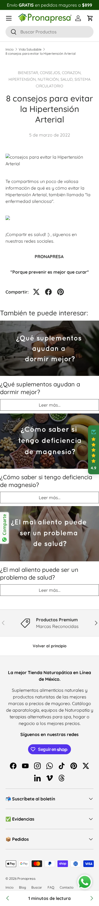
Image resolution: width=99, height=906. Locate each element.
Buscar (36, 887)
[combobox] (50, 32)
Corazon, (71, 72)
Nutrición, (49, 79)
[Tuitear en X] (36, 292)
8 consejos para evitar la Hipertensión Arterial (41, 53)
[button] (90, 18)
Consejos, (51, 72)
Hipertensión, (23, 79)
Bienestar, (29, 72)
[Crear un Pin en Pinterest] (60, 292)
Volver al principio (50, 645)
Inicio (9, 49)
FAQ (51, 887)
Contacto (66, 887)
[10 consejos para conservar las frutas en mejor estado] (7, 898)
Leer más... (50, 405)
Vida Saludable (30, 49)
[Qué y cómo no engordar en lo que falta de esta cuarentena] (91, 898)
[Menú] (9, 18)
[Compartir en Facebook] (48, 292)
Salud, (68, 79)
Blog (22, 887)
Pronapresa (26, 878)
